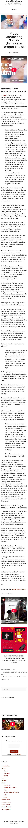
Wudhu (6, 775)
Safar (5, 795)
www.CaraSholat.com (19, 589)
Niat (5, 790)
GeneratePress (14, 823)
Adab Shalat (5, 766)
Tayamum (7, 773)
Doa (3, 778)
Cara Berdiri (6, 670)
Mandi (5, 771)
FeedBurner (17, 754)
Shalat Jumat (6, 804)
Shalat (13, 670)
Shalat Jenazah (6, 802)
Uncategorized (6, 809)
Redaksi (4, 780)
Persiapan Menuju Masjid (11, 792)
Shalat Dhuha (6, 799)
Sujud (5, 797)
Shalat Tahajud (6, 807)
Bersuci (4, 768)
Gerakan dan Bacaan (10, 787)
